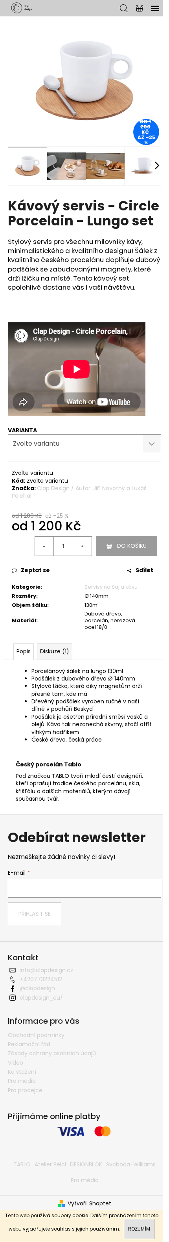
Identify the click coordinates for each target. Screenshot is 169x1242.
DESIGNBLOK (86, 1164)
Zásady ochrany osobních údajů (52, 1053)
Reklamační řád (29, 1044)
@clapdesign (37, 988)
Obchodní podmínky (36, 1035)
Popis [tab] (24, 651)
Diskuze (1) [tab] (54, 651)
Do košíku (132, 546)
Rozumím (139, 1228)
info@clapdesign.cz (46, 970)
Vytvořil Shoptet (89, 1203)
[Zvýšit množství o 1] (82, 546)
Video (15, 1063)
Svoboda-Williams (131, 1164)
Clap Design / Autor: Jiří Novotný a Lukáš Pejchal (79, 492)
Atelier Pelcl (50, 1164)
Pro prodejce (25, 1090)
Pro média (22, 1081)
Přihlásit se (34, 914)
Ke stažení (22, 1072)
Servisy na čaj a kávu (111, 587)
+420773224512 (41, 979)
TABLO (22, 1164)
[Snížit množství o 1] (44, 546)
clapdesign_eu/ (41, 998)
